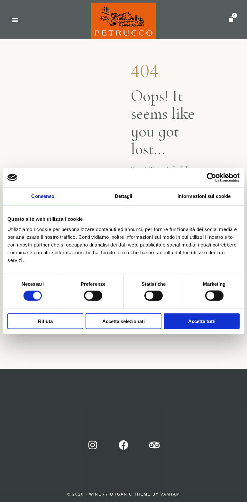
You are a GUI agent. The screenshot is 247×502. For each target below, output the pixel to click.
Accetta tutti (201, 321)
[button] (15, 19)
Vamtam (170, 494)
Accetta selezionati (123, 321)
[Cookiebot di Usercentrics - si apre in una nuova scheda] (211, 177)
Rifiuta (45, 321)
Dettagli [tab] (124, 196)
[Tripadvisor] (154, 445)
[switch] (93, 296)
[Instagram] (92, 445)
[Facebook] (123, 445)
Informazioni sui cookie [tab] (204, 196)
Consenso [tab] (42, 196)
